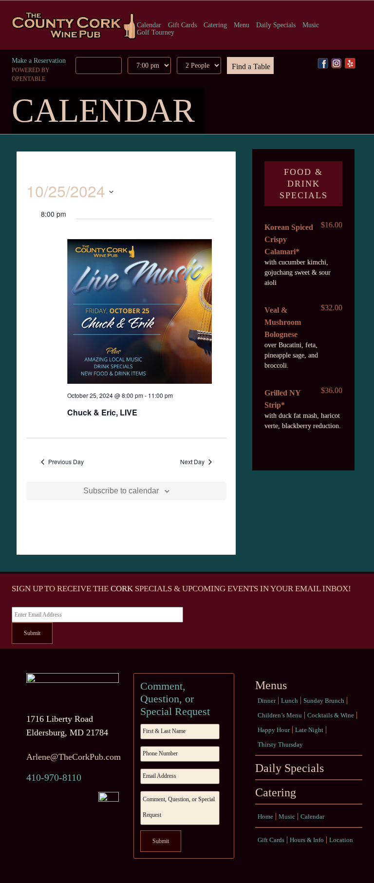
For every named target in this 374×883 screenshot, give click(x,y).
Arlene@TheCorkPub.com (73, 757)
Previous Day (66, 462)
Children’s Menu (280, 715)
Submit (32, 633)
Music (310, 25)
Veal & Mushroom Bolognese (282, 322)
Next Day (192, 462)
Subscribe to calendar (121, 491)
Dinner (267, 700)
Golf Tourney (155, 32)
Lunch (289, 700)
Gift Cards (182, 25)
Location (341, 840)
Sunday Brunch (323, 700)
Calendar (149, 25)
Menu (241, 25)
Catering (215, 25)
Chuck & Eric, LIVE (102, 412)
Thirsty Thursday (280, 744)
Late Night (309, 729)
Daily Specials (276, 25)
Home (265, 816)
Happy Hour (274, 729)
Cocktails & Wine (330, 715)
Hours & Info (307, 840)
